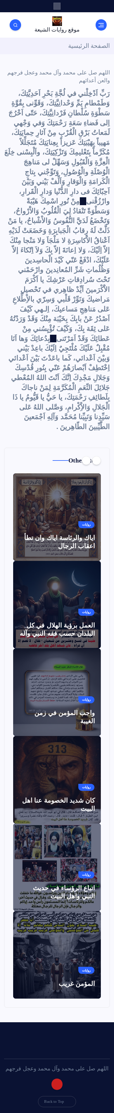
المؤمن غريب (77, 983)
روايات (86, 524)
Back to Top (54, 1101)
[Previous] (96, 460)
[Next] (86, 460)
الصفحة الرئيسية (89, 45)
